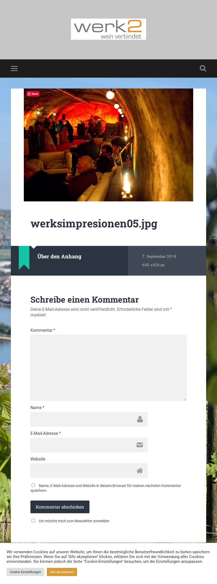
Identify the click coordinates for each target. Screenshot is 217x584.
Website (37, 459)
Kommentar (42, 330)
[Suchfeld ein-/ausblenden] (203, 68)
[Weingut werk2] (108, 30)
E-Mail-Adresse (45, 433)
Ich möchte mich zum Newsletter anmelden (74, 521)
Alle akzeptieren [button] (62, 572)
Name (37, 408)
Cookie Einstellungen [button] (25, 572)
